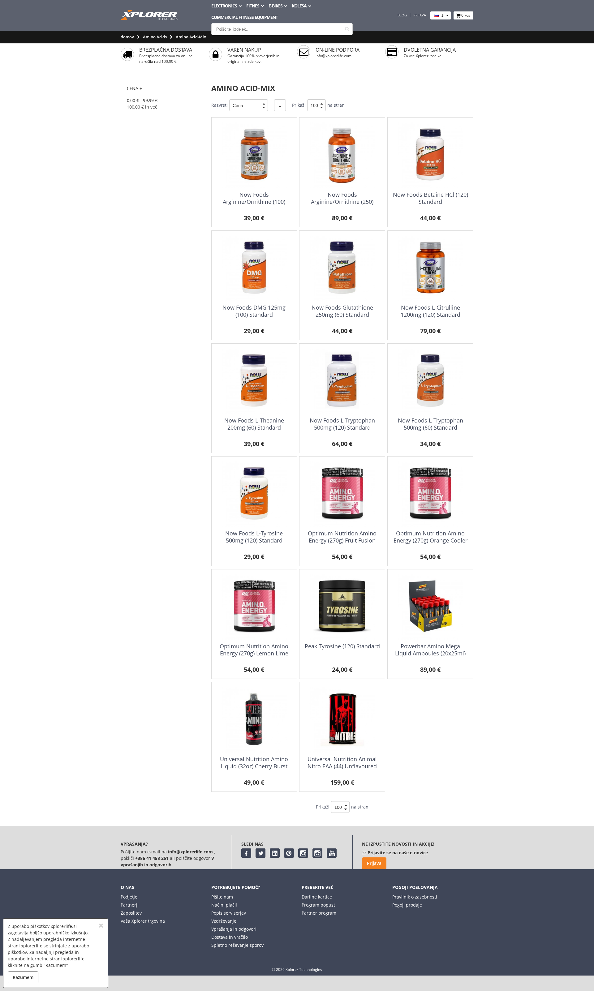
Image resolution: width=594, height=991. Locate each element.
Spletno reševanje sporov (237, 945)
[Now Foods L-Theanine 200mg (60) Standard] (254, 381)
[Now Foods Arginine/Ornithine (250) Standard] (342, 155)
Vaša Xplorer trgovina (143, 921)
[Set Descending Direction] (280, 105)
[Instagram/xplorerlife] (303, 853)
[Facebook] (246, 853)
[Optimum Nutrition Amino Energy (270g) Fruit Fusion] (342, 494)
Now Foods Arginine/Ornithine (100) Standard (254, 202)
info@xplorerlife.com (333, 55)
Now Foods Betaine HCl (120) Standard (430, 198)
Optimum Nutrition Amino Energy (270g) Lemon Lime (254, 649)
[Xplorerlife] (150, 18)
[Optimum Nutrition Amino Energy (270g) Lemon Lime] (254, 607)
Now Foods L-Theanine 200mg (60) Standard (254, 424)
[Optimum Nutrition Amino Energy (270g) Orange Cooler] (430, 494)
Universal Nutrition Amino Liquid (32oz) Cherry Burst (254, 762)
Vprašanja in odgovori (233, 929)
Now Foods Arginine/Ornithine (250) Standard (342, 202)
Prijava (419, 15)
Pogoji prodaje (407, 905)
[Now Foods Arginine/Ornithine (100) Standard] (254, 155)
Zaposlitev (131, 913)
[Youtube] (332, 853)
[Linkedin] (275, 853)
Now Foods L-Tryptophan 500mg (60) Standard (430, 424)
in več (142, 107)
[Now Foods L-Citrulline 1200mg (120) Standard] (430, 268)
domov (127, 37)
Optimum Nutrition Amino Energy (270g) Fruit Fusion (342, 537)
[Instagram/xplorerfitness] (317, 853)
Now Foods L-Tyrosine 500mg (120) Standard (254, 537)
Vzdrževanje (223, 921)
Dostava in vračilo (229, 937)
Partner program (319, 913)
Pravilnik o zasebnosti (414, 897)
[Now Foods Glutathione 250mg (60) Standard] (342, 268)
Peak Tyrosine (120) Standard (342, 646)
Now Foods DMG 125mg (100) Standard (254, 311)
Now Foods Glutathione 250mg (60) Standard (342, 311)
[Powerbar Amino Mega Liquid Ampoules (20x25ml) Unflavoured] (430, 607)
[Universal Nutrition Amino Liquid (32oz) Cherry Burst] (254, 720)
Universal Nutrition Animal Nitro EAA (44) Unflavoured (342, 762)
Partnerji (130, 905)
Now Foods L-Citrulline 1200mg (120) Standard (430, 311)
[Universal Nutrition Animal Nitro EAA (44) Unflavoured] (342, 720)
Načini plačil (224, 905)
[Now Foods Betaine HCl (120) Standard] (430, 155)
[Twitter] (260, 853)
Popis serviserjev (228, 913)
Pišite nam (222, 897)
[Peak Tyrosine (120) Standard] (342, 607)
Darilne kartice (317, 897)
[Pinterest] (289, 853)
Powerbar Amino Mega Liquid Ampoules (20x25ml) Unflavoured (430, 653)
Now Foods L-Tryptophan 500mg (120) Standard (342, 424)
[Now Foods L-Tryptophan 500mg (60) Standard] (430, 381)
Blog (402, 15)
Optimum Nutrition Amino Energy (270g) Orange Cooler (430, 537)
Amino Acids (155, 37)
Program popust (318, 905)
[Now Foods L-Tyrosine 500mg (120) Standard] (254, 494)
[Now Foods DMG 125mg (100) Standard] (254, 268)
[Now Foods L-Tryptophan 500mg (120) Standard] (342, 381)
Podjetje (129, 897)
